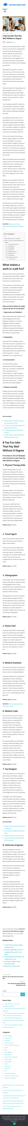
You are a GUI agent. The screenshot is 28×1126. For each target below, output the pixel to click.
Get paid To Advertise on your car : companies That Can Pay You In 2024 (14, 952)
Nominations (8, 1055)
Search (4, 991)
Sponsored (7, 1066)
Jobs (11, 33)
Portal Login (8, 1059)
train (22, 859)
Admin (14, 42)
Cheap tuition (8, 1038)
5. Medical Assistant (12, 251)
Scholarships (8, 1062)
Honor (6, 1048)
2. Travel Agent (10, 246)
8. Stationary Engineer (12, 257)
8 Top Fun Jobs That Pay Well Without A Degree (14, 241)
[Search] (22, 994)
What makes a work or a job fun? (13, 238)
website (15, 934)
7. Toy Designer (10, 255)
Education (7, 1040)
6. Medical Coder (11, 253)
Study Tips (7, 1069)
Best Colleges (8, 1036)
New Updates (8, 1052)
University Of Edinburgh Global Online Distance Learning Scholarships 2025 (13, 1020)
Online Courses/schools (11, 1057)
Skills (6, 1064)
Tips (6, 1071)
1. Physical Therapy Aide (12, 244)
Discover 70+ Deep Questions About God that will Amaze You (13, 226)
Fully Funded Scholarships (12, 1045)
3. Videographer (10, 248)
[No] (26, 1120)
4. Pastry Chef (10, 250)
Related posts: (12, 259)
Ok (14, 1123)
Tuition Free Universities (11, 1076)
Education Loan (9, 1043)
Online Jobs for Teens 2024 (12, 966)
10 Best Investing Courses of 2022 (14, 835)
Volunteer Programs (10, 1078)
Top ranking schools (10, 1073)
